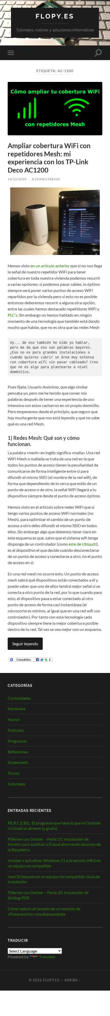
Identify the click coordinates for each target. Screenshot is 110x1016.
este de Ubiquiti (82, 544)
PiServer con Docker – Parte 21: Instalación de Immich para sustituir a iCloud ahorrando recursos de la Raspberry (54, 844)
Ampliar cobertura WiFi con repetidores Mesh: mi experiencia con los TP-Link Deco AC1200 (49, 157)
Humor (14, 719)
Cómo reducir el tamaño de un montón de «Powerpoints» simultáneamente (44, 911)
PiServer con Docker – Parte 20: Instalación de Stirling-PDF (48, 895)
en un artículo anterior (50, 265)
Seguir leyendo (25, 643)
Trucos (13, 773)
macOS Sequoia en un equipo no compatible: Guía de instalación (54, 879)
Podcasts (16, 730)
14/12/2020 (17, 179)
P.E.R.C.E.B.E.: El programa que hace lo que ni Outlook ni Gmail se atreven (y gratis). (54, 825)
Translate (47, 956)
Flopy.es (55, 16)
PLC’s (12, 314)
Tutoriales (16, 783)
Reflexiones (18, 751)
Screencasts (18, 762)
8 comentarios (46, 179)
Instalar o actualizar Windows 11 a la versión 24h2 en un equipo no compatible (54, 863)
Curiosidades (19, 698)
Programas (17, 740)
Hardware (16, 708)
